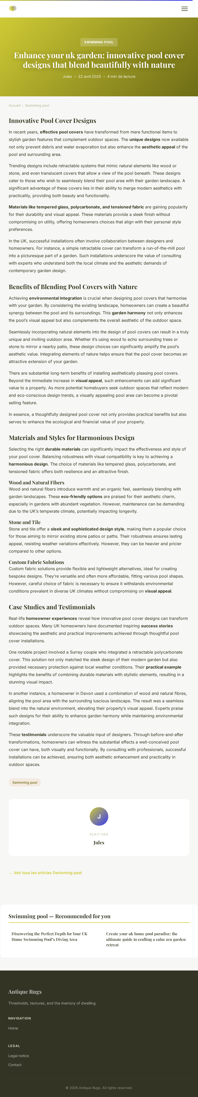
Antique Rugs (25, 991)
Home (13, 1028)
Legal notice (18, 1055)
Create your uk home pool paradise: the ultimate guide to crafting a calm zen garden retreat (146, 939)
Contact (15, 1064)
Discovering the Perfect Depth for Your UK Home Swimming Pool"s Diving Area (49, 936)
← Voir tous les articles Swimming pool (45, 872)
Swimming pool (99, 42)
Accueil (14, 105)
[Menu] (184, 9)
